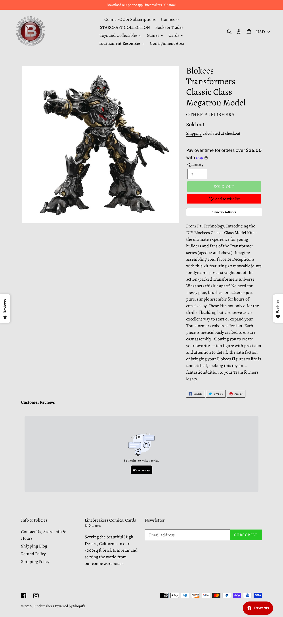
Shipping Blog (34, 546)
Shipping (194, 133)
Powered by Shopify (70, 606)
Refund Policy (33, 554)
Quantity (195, 164)
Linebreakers (43, 606)
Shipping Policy (35, 562)
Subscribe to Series (224, 212)
